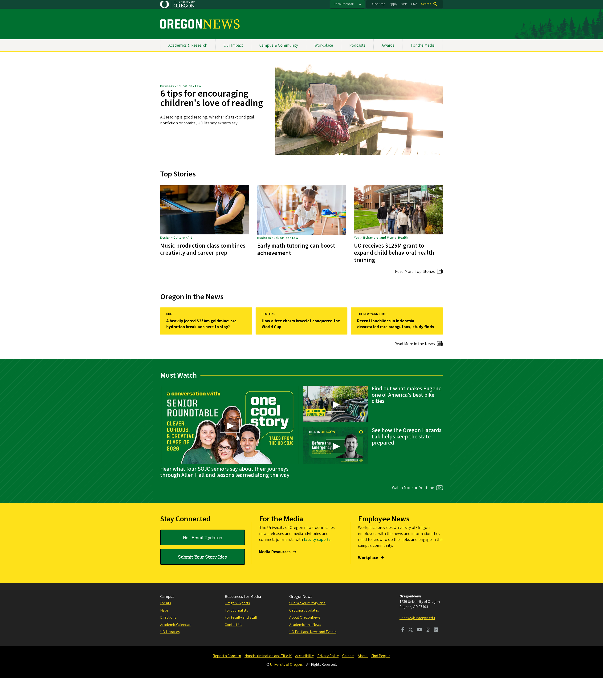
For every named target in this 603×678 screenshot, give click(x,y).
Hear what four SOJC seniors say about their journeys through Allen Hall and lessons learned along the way (224, 472)
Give (414, 4)
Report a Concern (227, 655)
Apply (393, 4)
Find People (380, 655)
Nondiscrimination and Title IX (268, 655)
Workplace (323, 45)
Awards (388, 45)
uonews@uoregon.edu (417, 618)
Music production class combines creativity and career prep (202, 249)
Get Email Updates (202, 537)
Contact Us (233, 624)
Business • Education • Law (180, 86)
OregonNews (300, 597)
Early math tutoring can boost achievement (296, 249)
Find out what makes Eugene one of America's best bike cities (406, 394)
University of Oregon (286, 664)
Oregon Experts (237, 603)
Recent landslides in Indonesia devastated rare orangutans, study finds (395, 324)
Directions (168, 617)
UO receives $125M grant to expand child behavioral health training (394, 252)
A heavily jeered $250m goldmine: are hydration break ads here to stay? (201, 324)
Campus (167, 597)
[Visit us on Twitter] (410, 630)
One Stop (378, 4)
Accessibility (304, 655)
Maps (164, 610)
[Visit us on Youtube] (419, 630)
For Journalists (236, 610)
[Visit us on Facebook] (402, 630)
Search (426, 4)
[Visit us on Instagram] (428, 630)
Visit (404, 4)
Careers (348, 655)
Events (165, 603)
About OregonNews (304, 617)
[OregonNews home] (200, 24)
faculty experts (317, 540)
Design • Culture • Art (176, 237)
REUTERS (268, 314)
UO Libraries (169, 631)
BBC (169, 314)
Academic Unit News (305, 624)
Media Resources (274, 552)
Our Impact (233, 45)
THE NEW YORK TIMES (372, 314)
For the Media (423, 45)
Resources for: (344, 4)
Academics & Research (187, 45)
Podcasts (357, 45)
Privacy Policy (328, 655)
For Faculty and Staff (241, 617)
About (363, 655)
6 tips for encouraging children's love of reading (211, 98)
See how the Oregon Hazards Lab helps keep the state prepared (406, 436)
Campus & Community (278, 45)
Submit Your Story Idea (202, 557)
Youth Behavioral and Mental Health (381, 237)
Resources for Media (243, 597)
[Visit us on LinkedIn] (436, 630)
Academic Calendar (175, 624)
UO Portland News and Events (312, 631)
